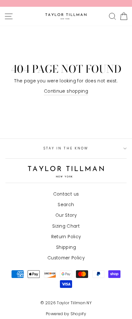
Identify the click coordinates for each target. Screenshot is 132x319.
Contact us (66, 194)
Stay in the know (66, 148)
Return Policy (66, 237)
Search (66, 205)
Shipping (66, 247)
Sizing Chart (66, 226)
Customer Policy (66, 258)
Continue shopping (66, 91)
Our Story (66, 215)
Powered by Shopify (66, 313)
